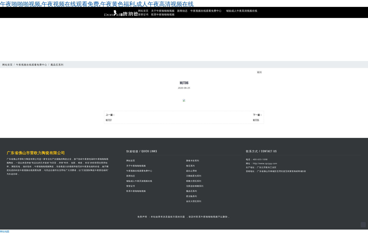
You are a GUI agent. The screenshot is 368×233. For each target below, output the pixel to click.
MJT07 (109, 120)
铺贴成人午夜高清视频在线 (241, 10)
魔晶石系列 (57, 64)
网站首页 (143, 10)
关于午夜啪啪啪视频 (163, 10)
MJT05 (256, 120)
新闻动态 (182, 10)
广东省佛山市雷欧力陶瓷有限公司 (36, 152)
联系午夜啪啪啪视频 (163, 14)
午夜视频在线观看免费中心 (206, 10)
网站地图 (4, 231)
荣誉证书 (143, 14)
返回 (259, 72)
